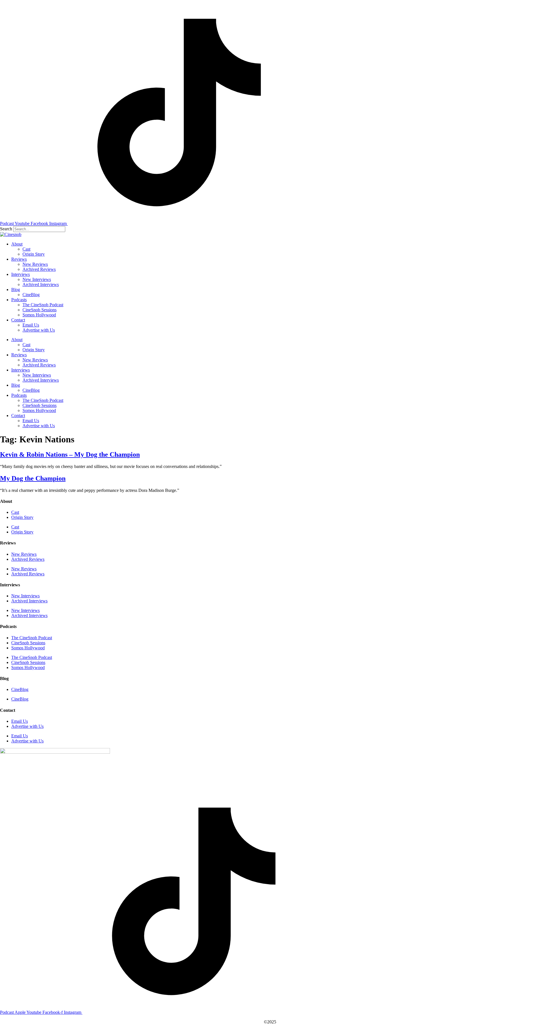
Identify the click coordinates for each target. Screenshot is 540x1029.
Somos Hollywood (39, 314)
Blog (15, 289)
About (16, 244)
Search (6, 228)
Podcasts (19, 299)
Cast (26, 249)
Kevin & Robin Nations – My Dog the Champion (70, 454)
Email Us (30, 325)
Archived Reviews (39, 269)
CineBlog (31, 294)
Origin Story (33, 254)
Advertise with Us (38, 330)
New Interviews (36, 279)
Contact (18, 320)
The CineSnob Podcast (42, 304)
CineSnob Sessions (39, 309)
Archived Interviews (40, 284)
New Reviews (35, 264)
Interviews (20, 274)
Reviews (19, 259)
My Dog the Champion (33, 478)
